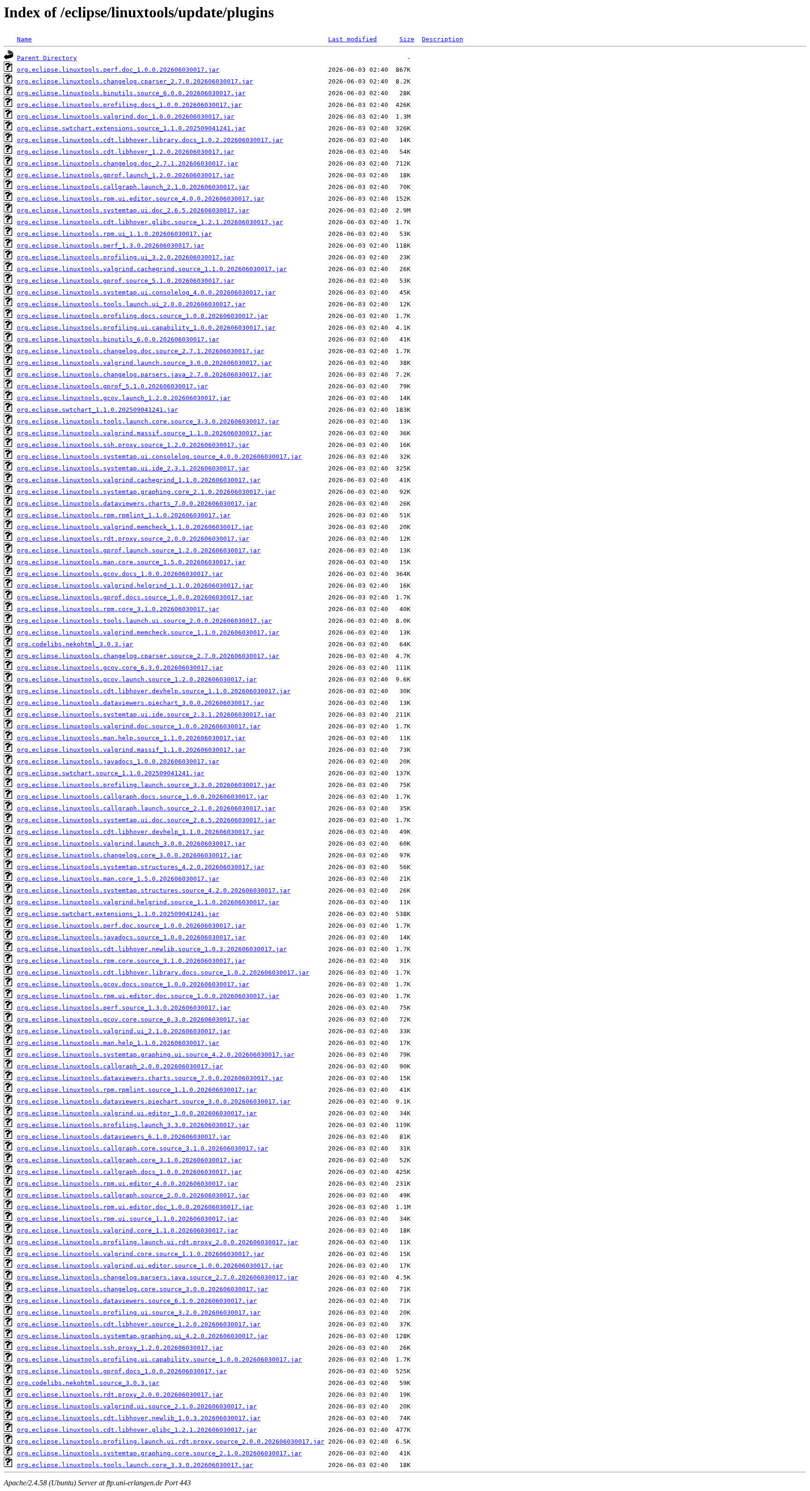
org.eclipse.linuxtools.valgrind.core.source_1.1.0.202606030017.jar (140, 1253)
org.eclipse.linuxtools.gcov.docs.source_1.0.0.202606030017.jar (133, 984)
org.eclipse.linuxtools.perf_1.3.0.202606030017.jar (110, 245)
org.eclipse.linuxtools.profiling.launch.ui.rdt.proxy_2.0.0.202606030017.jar (157, 1242)
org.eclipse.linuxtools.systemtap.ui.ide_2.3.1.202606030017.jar (133, 468)
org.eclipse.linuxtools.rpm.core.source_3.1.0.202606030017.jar (131, 960)
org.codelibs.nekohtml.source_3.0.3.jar (88, 1382)
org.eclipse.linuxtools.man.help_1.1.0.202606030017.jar (118, 1042)
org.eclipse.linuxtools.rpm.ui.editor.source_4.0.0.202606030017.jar (140, 198)
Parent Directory (47, 57)
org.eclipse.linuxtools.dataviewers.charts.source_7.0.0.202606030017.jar (150, 1078)
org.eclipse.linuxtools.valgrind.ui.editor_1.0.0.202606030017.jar (137, 1113)
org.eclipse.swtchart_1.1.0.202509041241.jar (97, 409)
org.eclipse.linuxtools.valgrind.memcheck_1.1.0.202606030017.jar (135, 526)
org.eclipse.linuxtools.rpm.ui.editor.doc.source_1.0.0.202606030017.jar (148, 995)
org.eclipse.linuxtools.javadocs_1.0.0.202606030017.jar (118, 761)
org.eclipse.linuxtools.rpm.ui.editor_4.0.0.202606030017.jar (127, 1183)
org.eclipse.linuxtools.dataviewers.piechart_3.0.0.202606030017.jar (140, 702)
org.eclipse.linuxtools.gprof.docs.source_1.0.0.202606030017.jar (135, 597)
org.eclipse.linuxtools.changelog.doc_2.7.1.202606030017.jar (127, 163)
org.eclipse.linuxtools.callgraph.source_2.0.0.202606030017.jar (133, 1195)
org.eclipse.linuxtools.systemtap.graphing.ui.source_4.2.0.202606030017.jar (155, 1054)
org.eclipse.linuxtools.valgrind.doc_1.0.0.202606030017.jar (125, 116)
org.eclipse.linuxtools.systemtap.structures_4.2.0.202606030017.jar (140, 866)
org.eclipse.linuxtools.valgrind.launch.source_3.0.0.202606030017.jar (144, 362)
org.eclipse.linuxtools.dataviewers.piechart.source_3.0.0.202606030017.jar (154, 1101)
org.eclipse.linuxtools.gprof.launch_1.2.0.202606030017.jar (125, 175)
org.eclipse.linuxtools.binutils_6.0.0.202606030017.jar (118, 339)
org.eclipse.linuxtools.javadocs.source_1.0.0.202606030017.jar (131, 937)
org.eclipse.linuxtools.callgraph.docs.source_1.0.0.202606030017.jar (142, 796)
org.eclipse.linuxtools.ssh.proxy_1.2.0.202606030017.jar (120, 1347)
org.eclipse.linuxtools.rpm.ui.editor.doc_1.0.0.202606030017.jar (135, 1207)
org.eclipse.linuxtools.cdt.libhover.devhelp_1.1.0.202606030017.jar (140, 831)
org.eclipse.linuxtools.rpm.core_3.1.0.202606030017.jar (118, 609)
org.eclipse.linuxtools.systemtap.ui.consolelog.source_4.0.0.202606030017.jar (159, 456)
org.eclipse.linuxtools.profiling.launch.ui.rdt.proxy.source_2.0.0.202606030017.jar (170, 1441)
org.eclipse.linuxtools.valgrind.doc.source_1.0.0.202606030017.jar (139, 726)
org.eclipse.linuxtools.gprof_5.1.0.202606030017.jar (112, 386)
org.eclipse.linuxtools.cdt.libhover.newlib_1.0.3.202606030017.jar (139, 1418)
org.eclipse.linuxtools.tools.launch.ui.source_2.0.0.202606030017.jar (144, 620)
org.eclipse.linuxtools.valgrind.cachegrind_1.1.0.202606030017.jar (139, 480)
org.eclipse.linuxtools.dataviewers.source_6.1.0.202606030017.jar (137, 1300)
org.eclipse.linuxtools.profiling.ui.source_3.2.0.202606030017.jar (139, 1312)
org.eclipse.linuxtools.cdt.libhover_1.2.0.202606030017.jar (125, 151)
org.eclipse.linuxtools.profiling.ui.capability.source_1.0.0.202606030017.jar (159, 1359)
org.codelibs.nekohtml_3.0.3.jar (75, 644)
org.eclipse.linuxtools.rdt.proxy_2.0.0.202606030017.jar (120, 1394)
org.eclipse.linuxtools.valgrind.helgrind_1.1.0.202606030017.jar (135, 585)
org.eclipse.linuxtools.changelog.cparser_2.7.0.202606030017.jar (135, 81)
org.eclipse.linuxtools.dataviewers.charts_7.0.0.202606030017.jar (137, 503)
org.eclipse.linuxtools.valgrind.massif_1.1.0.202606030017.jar (131, 749)
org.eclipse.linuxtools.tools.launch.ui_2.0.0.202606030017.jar (131, 304)
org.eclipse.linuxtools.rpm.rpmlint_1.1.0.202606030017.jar (124, 515)
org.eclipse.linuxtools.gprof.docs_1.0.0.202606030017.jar (122, 1371)
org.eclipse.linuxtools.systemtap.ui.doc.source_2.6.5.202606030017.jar (146, 820)
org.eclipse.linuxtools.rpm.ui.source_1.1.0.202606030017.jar (127, 1218)
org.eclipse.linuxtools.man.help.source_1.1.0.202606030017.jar (131, 738)
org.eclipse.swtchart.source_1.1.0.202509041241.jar (110, 773)
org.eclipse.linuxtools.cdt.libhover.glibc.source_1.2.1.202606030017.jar (150, 222)
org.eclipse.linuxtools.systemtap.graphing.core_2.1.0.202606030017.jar (146, 491)
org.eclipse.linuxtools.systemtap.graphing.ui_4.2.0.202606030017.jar (142, 1336)
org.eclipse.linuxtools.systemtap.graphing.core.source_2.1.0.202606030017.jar (159, 1453)
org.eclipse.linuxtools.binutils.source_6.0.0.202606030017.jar (131, 93)
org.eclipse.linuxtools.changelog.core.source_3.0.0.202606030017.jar (142, 1289)
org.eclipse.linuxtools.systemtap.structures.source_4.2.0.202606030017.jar (154, 890)
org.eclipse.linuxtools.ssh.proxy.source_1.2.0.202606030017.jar (133, 444)
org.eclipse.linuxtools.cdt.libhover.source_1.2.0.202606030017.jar (139, 1324)
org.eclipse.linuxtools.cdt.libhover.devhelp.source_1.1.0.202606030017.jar (154, 691)
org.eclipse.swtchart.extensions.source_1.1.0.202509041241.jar (131, 128)
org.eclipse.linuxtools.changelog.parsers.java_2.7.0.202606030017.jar (144, 374)
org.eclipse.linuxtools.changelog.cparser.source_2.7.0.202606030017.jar (148, 655)
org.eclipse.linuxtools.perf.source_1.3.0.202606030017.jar (124, 1007)
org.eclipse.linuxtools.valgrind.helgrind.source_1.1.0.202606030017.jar (148, 902)
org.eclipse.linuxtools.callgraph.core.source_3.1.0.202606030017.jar (142, 1148)
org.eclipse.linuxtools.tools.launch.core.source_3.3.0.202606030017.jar (148, 421)
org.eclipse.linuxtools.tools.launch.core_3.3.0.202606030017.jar (135, 1464)
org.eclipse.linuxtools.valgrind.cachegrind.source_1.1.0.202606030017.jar (152, 268)
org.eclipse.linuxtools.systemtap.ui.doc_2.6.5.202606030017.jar (133, 210)
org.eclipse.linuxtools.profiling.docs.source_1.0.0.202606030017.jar (142, 315)
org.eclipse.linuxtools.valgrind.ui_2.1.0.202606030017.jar (124, 1031)
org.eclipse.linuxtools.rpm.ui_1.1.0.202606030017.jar (114, 233)
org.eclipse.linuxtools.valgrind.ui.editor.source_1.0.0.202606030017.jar (150, 1265)
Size (406, 39)
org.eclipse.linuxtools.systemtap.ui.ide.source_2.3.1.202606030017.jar (146, 714)
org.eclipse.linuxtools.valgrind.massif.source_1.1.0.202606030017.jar (144, 433)
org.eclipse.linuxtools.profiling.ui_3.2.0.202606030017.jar (125, 257)
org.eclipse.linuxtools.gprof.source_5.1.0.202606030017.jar (125, 280)
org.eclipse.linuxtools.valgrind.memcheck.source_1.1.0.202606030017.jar (148, 632)
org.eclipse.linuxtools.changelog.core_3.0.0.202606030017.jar (129, 855)
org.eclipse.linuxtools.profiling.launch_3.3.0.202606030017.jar (133, 1124)
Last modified (352, 39)
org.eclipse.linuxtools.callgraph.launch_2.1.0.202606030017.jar (133, 186)
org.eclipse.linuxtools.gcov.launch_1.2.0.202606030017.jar (124, 397)
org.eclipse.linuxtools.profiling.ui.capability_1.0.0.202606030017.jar (146, 327)
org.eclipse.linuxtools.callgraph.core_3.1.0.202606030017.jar (129, 1160)
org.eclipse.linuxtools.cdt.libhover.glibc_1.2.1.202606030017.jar (137, 1429)
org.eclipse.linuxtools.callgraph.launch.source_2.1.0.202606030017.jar (146, 808)
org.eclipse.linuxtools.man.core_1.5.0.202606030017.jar (118, 878)
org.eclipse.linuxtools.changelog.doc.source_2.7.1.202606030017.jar (140, 351)
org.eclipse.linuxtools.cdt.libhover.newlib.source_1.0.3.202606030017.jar (152, 949)
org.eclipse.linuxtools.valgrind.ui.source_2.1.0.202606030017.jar (137, 1406)
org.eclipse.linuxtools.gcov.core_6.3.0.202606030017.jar (120, 667)
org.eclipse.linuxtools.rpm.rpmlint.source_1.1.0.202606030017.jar (137, 1089)
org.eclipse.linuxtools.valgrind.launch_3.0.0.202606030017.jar (131, 843)
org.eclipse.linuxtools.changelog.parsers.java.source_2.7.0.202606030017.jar (157, 1277)
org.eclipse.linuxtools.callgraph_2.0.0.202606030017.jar (120, 1066)
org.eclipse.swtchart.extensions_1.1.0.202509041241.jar (118, 913)
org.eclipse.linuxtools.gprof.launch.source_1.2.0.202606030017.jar (139, 550)
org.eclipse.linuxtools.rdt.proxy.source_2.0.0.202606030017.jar (133, 538)
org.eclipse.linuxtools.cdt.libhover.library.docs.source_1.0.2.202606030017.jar (163, 972)
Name (24, 39)
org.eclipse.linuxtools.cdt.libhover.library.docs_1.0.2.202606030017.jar (150, 140)
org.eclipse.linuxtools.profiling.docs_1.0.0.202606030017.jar (129, 104)
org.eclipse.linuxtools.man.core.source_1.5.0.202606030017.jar (131, 562)
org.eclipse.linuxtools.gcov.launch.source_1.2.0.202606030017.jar (137, 679)
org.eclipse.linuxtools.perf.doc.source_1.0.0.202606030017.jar (131, 925)
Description (442, 39)
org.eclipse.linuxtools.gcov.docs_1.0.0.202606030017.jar (120, 573)
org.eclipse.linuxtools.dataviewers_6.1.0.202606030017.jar (124, 1136)
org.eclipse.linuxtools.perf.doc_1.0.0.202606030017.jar (118, 69)
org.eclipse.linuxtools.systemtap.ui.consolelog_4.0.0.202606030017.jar (146, 292)
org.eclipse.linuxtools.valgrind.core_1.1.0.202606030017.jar (127, 1230)
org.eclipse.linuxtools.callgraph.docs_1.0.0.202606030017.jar (129, 1171)
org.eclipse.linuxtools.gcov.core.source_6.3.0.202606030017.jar (133, 1019)
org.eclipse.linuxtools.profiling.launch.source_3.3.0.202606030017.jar (146, 784)
